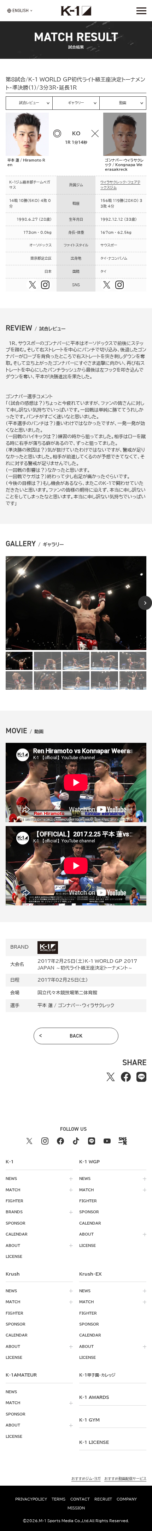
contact (80, 1499)
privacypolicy (31, 1499)
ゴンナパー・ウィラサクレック (86, 1005)
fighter (14, 1201)
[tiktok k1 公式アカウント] (76, 1141)
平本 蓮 (45, 1005)
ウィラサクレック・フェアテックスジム (120, 184)
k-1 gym (89, 1420)
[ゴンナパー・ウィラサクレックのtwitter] (106, 284)
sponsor (15, 1223)
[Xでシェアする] (110, 1077)
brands (14, 1212)
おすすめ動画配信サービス (125, 1478)
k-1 (97, 1375)
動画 (122, 102)
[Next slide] (145, 603)
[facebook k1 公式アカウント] (60, 1141)
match (13, 1190)
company (127, 1499)
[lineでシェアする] (141, 1077)
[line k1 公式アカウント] (91, 1141)
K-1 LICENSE (94, 1442)
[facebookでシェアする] (126, 1077)
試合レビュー (29, 102)
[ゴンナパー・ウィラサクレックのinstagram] (119, 284)
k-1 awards (94, 1397)
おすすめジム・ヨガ (86, 1478)
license (14, 1256)
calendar (17, 1234)
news (11, 1178)
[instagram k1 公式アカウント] (45, 1141)
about (13, 1245)
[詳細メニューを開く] (141, 10)
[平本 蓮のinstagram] (45, 284)
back (76, 1035)
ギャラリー (76, 102)
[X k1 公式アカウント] (29, 1141)
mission (76, 1508)
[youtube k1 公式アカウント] (107, 1141)
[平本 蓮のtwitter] (32, 284)
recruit (103, 1499)
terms (58, 1499)
